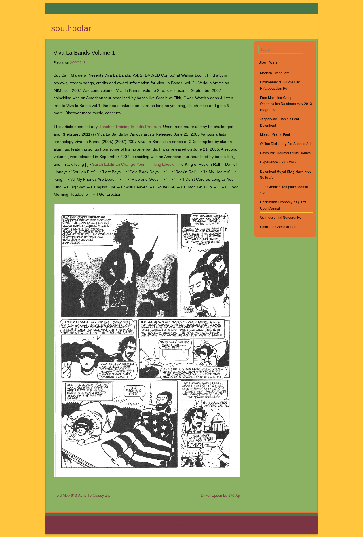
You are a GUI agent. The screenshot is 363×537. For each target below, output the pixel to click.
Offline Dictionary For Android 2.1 (285, 143)
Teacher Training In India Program (130, 126)
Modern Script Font (274, 72)
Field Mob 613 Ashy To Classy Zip (82, 495)
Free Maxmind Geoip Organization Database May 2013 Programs (286, 103)
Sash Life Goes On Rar (278, 226)
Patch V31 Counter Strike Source (285, 152)
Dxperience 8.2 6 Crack (278, 161)
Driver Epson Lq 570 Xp (220, 495)
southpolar (71, 28)
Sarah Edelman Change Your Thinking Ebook (133, 164)
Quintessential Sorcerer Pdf (281, 217)
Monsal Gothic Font (275, 134)
